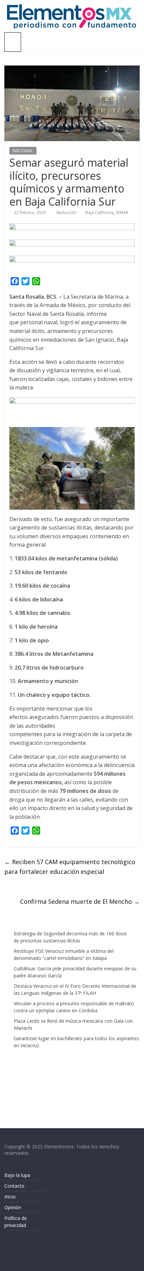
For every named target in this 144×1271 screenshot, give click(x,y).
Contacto (14, 1186)
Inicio (10, 1196)
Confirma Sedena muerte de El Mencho (80, 901)
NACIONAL (23, 151)
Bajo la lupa (17, 1175)
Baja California (99, 212)
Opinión (12, 1207)
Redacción (67, 212)
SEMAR (122, 212)
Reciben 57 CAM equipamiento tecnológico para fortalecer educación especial (69, 867)
